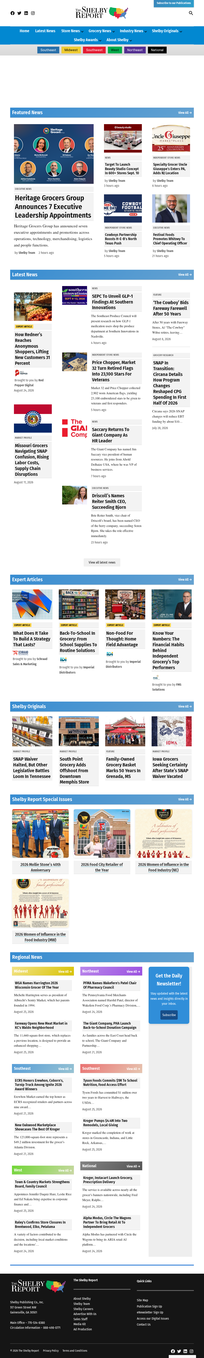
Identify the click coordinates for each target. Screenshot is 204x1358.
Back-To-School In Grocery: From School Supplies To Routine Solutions (78, 641)
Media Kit (80, 1324)
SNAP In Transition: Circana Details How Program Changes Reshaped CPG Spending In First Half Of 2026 (169, 383)
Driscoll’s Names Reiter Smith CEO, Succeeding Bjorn (109, 501)
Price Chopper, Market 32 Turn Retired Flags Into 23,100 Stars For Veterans (113, 371)
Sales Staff (80, 1319)
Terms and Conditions (75, 1350)
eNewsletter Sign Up (150, 1312)
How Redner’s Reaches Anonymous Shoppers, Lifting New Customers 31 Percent (32, 349)
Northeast (135, 50)
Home (24, 30)
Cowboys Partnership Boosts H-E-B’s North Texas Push (121, 239)
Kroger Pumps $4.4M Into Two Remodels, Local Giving (105, 1123)
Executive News (23, 189)
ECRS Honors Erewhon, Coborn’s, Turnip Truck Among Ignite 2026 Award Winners (39, 1084)
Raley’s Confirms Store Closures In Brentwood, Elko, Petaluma (40, 1224)
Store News (70, 30)
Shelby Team (27, 253)
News (108, 157)
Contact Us (144, 1324)
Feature (157, 294)
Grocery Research (163, 355)
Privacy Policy (51, 1350)
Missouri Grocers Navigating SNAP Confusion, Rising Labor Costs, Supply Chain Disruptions (32, 460)
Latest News (45, 30)
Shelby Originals (165, 30)
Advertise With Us (85, 1314)
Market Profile (23, 437)
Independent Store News (118, 227)
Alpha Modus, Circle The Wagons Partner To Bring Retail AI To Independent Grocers (107, 1222)
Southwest (94, 50)
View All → (185, 113)
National (157, 50)
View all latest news (102, 562)
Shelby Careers (83, 1309)
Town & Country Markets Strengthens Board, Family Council (42, 1184)
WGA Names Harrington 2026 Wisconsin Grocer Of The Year (37, 985)
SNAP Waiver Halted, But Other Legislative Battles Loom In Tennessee (32, 767)
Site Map (142, 1300)
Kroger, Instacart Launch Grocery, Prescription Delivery (107, 1180)
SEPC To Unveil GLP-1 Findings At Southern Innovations (112, 302)
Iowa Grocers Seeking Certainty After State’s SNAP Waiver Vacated (170, 767)
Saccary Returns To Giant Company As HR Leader (110, 435)
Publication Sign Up (149, 1306)
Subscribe (169, 1015)
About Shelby (117, 39)
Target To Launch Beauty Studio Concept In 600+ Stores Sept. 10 (122, 168)
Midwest (71, 50)
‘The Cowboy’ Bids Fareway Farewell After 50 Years (170, 308)
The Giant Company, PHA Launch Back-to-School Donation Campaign (109, 1025)
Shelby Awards (86, 39)
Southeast (48, 50)
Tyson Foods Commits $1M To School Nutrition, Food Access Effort (110, 1082)
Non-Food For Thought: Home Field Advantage (122, 638)
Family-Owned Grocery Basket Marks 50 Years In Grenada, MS (123, 767)
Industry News (131, 30)
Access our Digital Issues (153, 1318)
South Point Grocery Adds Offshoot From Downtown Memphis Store (74, 770)
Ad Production (83, 1329)
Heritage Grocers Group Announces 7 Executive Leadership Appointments (53, 206)
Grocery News (100, 30)
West (115, 50)
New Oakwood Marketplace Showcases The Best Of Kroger (37, 1127)
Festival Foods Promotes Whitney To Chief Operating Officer (170, 239)
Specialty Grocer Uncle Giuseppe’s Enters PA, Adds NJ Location (170, 168)
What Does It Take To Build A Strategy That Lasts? (31, 638)
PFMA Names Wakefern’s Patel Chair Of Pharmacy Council (110, 985)
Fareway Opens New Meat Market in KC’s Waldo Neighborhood (41, 1025)
